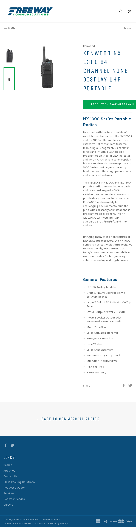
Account (128, 28)
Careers (8, 504)
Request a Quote (14, 487)
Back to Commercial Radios (70, 418)
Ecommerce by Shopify (56, 523)
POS (37, 523)
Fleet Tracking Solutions (19, 482)
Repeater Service (14, 499)
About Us (9, 470)
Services (9, 493)
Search (8, 465)
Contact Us (10, 476)
